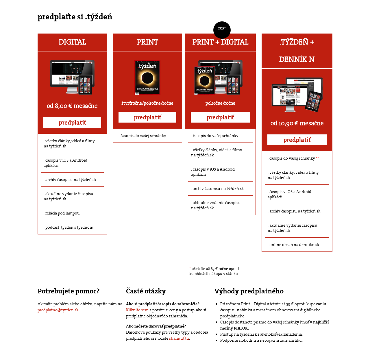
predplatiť (72, 123)
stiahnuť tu (179, 338)
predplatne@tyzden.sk (58, 309)
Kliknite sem (137, 309)
